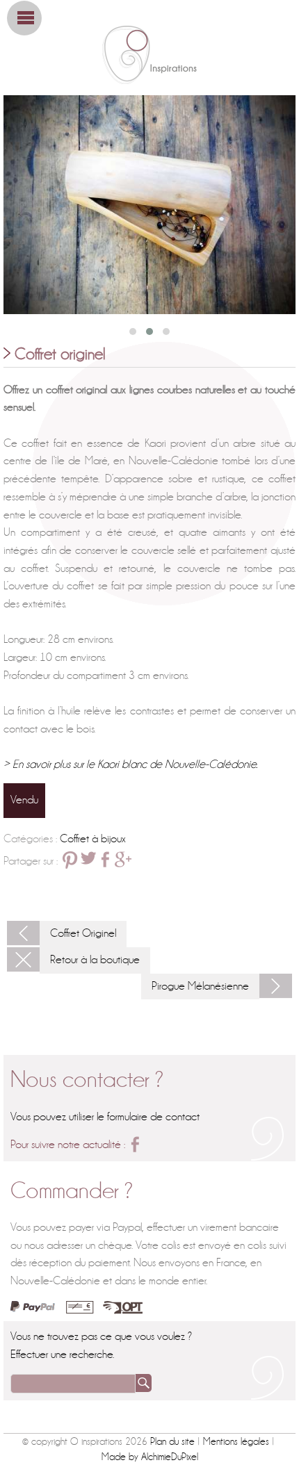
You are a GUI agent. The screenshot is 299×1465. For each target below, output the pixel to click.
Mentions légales (236, 1441)
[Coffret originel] (149, 204)
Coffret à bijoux (93, 839)
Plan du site (172, 1441)
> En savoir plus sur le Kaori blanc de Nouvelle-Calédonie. (130, 764)
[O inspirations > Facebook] (135, 1144)
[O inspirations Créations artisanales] (149, 55)
